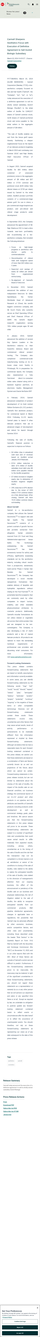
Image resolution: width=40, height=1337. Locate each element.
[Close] (37, 1308)
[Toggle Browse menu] (32, 12)
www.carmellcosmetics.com (21, 657)
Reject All (20, 1327)
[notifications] (33, 4)
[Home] (10, 4)
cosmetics (11, 1065)
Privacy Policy (7, 1317)
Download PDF (8, 1105)
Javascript (7, 1115)
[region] (20, 1321)
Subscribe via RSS (10, 1108)
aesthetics (11, 1061)
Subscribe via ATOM (10, 1111)
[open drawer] (37, 4)
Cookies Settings (20, 1321)
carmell (20, 1061)
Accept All (20, 1333)
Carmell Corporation (14, 61)
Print (5, 1102)
